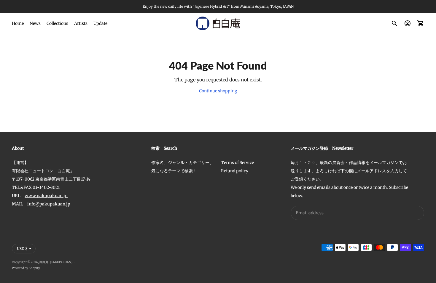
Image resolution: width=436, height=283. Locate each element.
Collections (57, 23)
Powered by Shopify (26, 268)
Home (18, 23)
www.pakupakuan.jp (46, 195)
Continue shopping (218, 91)
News (35, 23)
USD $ (22, 248)
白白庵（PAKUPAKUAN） (56, 262)
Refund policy (234, 170)
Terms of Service (237, 162)
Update (100, 23)
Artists (80, 23)
